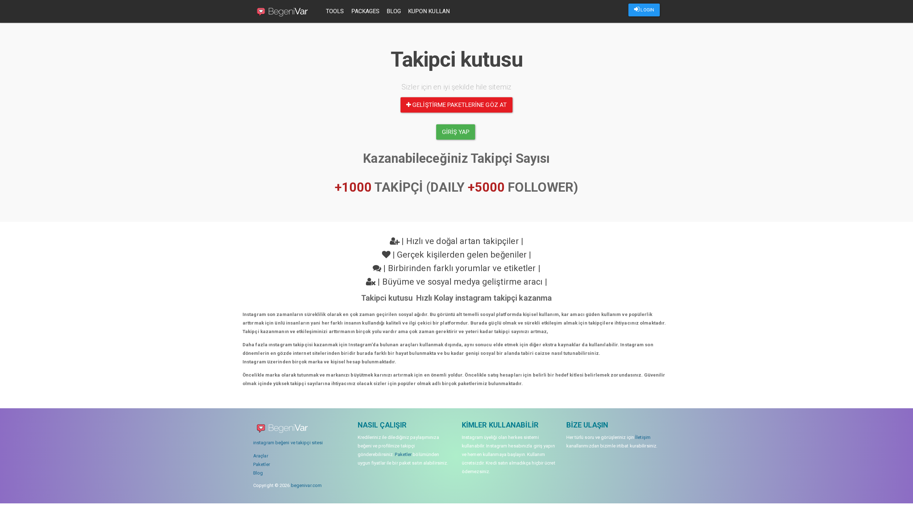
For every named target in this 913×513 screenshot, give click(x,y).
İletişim (643, 437)
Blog (394, 11)
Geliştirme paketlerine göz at (459, 104)
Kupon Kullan (429, 11)
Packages (365, 11)
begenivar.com (306, 485)
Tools (335, 11)
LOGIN (646, 9)
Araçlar (260, 455)
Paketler (261, 464)
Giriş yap (455, 131)
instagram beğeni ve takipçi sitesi (288, 442)
